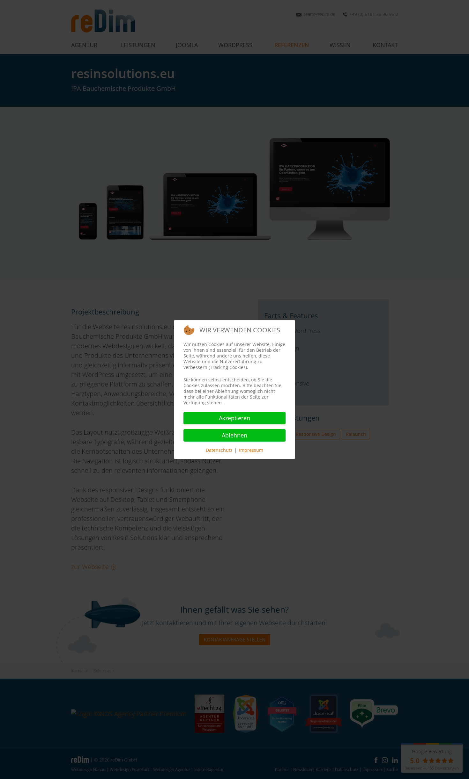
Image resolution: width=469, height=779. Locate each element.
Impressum (251, 450)
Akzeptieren (234, 418)
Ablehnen (234, 435)
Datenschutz (219, 450)
